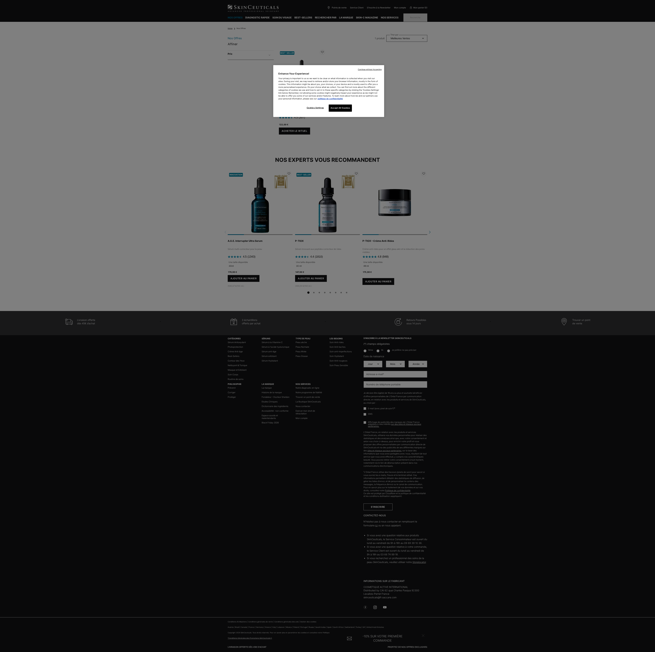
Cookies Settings (315, 108)
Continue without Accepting (370, 69)
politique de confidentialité (330, 99)
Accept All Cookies (340, 108)
